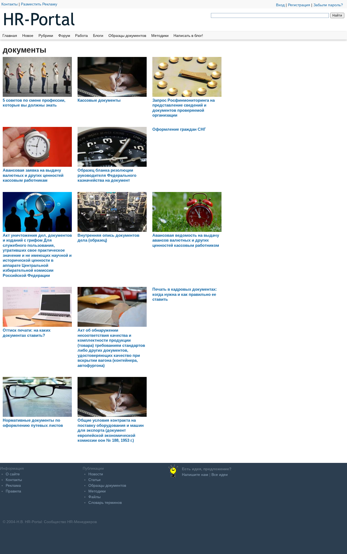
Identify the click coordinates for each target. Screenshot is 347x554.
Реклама (13, 485)
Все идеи (219, 474)
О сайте (13, 474)
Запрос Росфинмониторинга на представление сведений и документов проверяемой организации (183, 107)
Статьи (94, 480)
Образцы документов (127, 35)
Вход (280, 5)
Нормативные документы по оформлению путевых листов (33, 422)
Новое (27, 35)
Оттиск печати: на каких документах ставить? (26, 332)
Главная (9, 35)
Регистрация (299, 5)
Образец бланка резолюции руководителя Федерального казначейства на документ (107, 175)
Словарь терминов (105, 502)
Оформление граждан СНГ (179, 129)
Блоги (98, 35)
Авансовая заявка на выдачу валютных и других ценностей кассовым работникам (33, 175)
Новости (95, 474)
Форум (64, 35)
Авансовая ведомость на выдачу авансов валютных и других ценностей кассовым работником (185, 240)
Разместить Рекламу (39, 4)
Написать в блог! (188, 35)
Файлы (94, 497)
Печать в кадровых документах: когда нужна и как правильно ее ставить (184, 294)
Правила (13, 491)
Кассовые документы (99, 100)
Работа (81, 35)
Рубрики (45, 35)
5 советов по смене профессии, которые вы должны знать (34, 102)
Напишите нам (195, 474)
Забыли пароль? (328, 5)
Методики (160, 35)
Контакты (9, 4)
